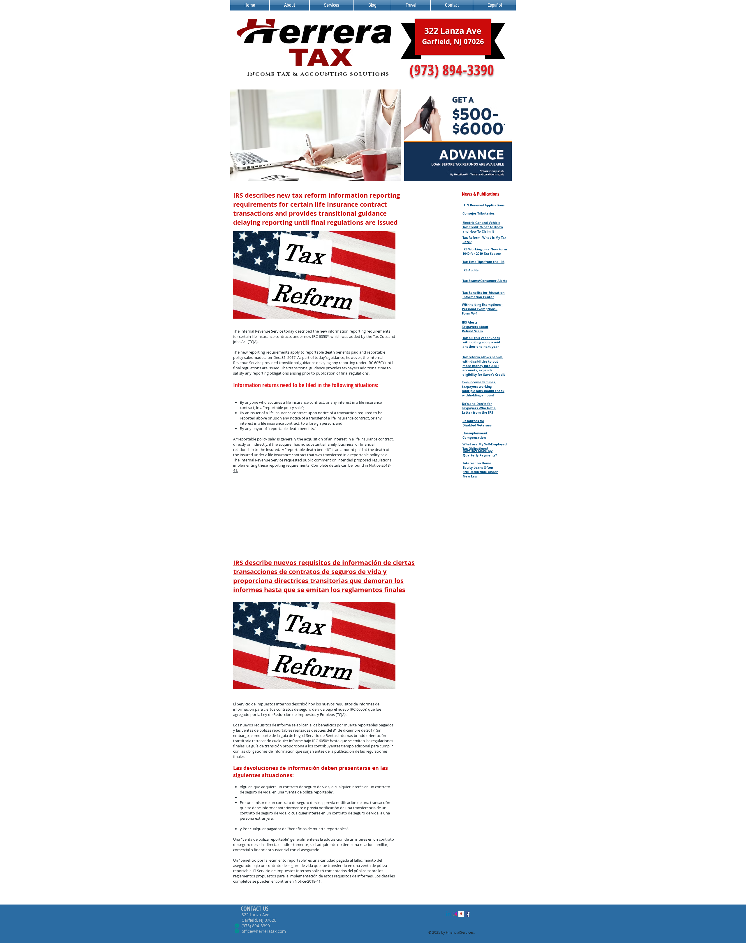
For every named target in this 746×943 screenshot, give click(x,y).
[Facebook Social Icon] (467, 914)
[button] (315, 135)
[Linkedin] (448, 914)
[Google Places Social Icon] (461, 914)
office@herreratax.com (264, 931)
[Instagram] (455, 914)
